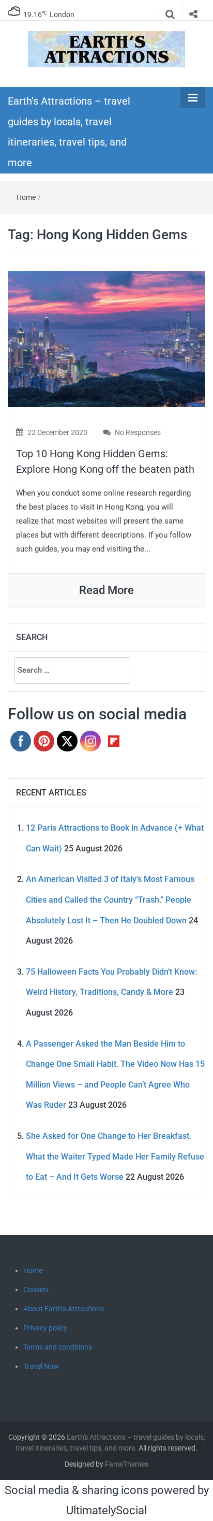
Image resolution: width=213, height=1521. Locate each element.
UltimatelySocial (106, 1510)
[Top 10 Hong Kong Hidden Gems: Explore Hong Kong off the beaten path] (106, 338)
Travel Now (41, 1366)
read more (106, 590)
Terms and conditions (57, 1347)
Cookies (36, 1289)
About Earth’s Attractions (63, 1309)
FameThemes (126, 1464)
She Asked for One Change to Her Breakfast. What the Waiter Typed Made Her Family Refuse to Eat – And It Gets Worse (115, 1156)
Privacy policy (45, 1328)
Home (26, 197)
